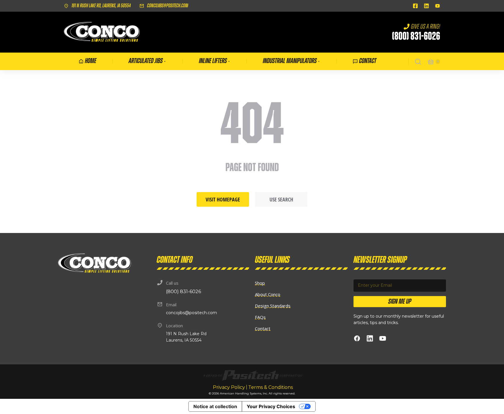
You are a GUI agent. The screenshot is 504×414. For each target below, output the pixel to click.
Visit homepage (223, 199)
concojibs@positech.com (167, 5)
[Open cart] (430, 61)
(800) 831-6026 (416, 36)
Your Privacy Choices (271, 406)
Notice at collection (215, 406)
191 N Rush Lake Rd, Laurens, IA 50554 (101, 5)
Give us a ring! (425, 26)
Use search (281, 199)
